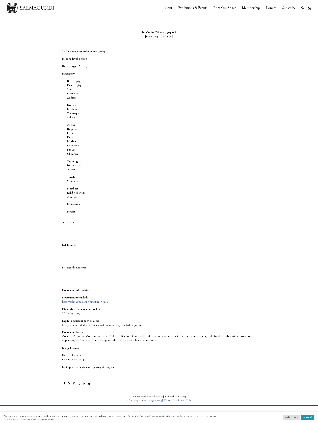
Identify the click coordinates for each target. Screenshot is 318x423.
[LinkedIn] (84, 383)
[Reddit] (89, 383)
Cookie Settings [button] (291, 417)
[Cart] (311, 8)
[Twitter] (69, 383)
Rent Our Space (224, 8)
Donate (271, 8)
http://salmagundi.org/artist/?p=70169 (85, 301)
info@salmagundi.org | (152, 400)
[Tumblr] (79, 383)
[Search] (302, 8)
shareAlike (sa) (112, 336)
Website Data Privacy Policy (178, 400)
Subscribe (289, 8)
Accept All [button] (307, 417)
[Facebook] (64, 383)
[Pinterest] (74, 383)
